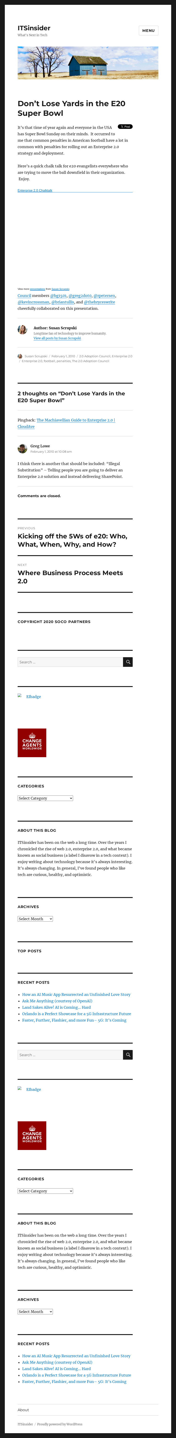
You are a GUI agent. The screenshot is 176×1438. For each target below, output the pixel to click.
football (49, 361)
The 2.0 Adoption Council (90, 361)
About (23, 1410)
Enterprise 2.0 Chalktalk (35, 190)
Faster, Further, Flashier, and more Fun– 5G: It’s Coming (74, 1020)
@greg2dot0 (80, 295)
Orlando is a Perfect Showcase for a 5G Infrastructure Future (76, 1013)
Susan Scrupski (60, 289)
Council (24, 295)
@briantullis (62, 302)
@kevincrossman (33, 302)
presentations (37, 289)
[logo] (75, 707)
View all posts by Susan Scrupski (57, 338)
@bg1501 (58, 295)
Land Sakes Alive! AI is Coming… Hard (56, 1007)
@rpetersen (104, 295)
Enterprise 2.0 (122, 356)
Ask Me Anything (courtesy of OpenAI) (57, 1001)
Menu (148, 30)
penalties (64, 361)
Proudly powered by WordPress (59, 1424)
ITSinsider (34, 28)
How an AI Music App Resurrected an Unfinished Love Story (76, 994)
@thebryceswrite (99, 302)
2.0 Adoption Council (94, 356)
